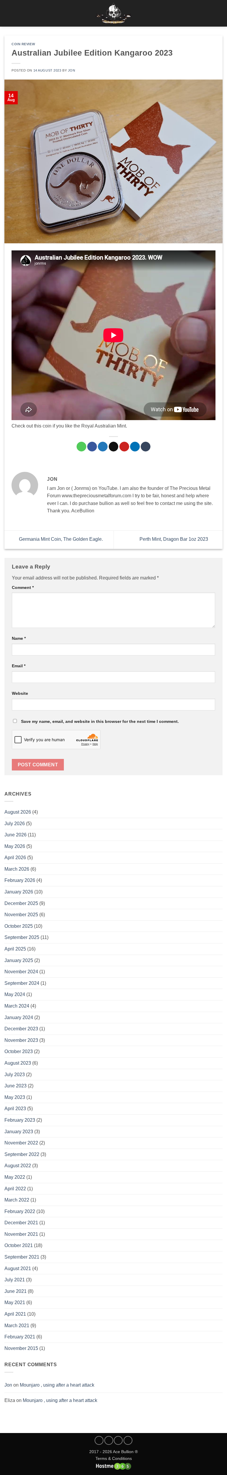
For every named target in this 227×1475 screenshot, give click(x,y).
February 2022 (19, 1211)
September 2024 (21, 983)
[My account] (210, 13)
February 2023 (19, 1120)
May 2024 (14, 994)
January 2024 (18, 1017)
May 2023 (14, 1097)
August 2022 (17, 1165)
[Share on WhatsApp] (81, 447)
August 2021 (17, 1268)
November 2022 (21, 1142)
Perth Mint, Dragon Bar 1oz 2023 (174, 539)
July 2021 (14, 1279)
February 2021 (19, 1336)
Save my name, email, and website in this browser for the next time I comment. (100, 721)
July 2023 (14, 1074)
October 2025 (18, 926)
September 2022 (21, 1154)
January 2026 (18, 891)
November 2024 (21, 971)
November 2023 (21, 1040)
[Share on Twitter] (103, 447)
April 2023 (15, 1108)
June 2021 (15, 1291)
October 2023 (18, 1051)
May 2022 (14, 1177)
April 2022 (15, 1188)
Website (20, 693)
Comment (23, 587)
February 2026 (19, 880)
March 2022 (16, 1199)
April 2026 (15, 857)
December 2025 (21, 903)
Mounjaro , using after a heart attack (57, 1384)
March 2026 (16, 869)
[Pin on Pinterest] (124, 447)
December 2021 (21, 1222)
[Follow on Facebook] (99, 1440)
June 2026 (15, 834)
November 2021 (21, 1234)
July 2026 (14, 823)
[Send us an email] (118, 1440)
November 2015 (21, 1348)
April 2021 (15, 1314)
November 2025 (21, 914)
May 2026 (14, 846)
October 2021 (18, 1245)
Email (18, 665)
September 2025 (21, 937)
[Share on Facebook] (92, 447)
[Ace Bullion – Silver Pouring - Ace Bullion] (113, 13)
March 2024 (16, 1005)
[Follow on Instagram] (108, 1440)
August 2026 (17, 812)
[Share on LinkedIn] (135, 447)
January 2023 (18, 1131)
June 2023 (15, 1085)
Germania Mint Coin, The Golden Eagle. (60, 539)
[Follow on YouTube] (128, 1440)
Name (19, 638)
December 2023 (21, 1028)
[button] (8, 13)
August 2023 (17, 1063)
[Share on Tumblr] (145, 447)
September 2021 (21, 1256)
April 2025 (15, 948)
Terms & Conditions (113, 1458)
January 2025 (18, 960)
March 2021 (16, 1325)
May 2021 (14, 1302)
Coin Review (23, 44)
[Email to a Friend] (114, 447)
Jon (8, 1384)
